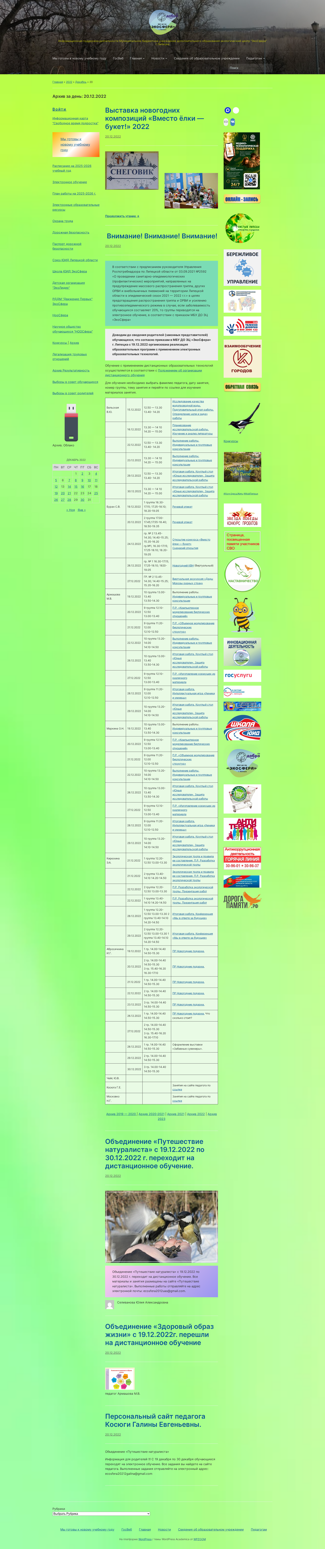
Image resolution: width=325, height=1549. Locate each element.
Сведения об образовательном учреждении (207, 58)
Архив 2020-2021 (151, 1114)
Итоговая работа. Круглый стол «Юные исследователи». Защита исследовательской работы (193, 475)
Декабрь (81, 81)
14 (69, 486)
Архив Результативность (71, 370)
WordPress (145, 1539)
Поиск (268, 68)
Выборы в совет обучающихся (75, 382)
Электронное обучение (69, 182)
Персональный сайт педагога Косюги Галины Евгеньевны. (155, 1420)
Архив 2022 (196, 1114)
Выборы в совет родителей (72, 393)
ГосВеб (118, 58)
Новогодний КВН (183, 565)
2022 (69, 81)
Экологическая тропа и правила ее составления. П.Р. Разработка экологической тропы (193, 860)
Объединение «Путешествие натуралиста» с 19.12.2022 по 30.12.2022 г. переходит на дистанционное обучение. (154, 1153)
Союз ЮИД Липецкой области (75, 260)
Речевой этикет (182, 506)
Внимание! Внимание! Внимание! (161, 236)
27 (63, 500)
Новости (157, 58)
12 (56, 486)
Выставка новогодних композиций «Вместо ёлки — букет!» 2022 (154, 118)
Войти (59, 109)
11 (96, 480)
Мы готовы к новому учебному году (79, 58)
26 (56, 500)
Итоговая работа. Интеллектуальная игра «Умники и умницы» (193, 693)
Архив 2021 (175, 1114)
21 (69, 493)
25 (96, 493)
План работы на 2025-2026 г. (74, 193)
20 (63, 493)
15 (75, 486)
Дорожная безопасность (70, 232)
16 (82, 486)
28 (69, 500)
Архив (74, 343)
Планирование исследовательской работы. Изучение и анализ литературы (192, 429)
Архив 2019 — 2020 (121, 1114)
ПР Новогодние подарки (188, 951)
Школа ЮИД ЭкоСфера (69, 271)
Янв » (82, 510)
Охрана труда (62, 221)
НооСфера (60, 315)
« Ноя (70, 510)
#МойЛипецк (251, 493)
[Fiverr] (236, 110)
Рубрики (58, 1509)
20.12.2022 (113, 136)
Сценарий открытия (185, 548)
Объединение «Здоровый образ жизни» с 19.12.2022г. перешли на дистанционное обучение (159, 1334)
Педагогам (254, 58)
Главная (136, 58)
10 (89, 480)
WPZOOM (200, 1539)
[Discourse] (228, 110)
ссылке (177, 1089)
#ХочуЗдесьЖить (233, 493)
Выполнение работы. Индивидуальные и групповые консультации (192, 445)
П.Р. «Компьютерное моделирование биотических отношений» (191, 612)
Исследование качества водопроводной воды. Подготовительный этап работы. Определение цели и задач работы (193, 410)
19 (56, 493)
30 (82, 500)
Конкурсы (60, 343)
